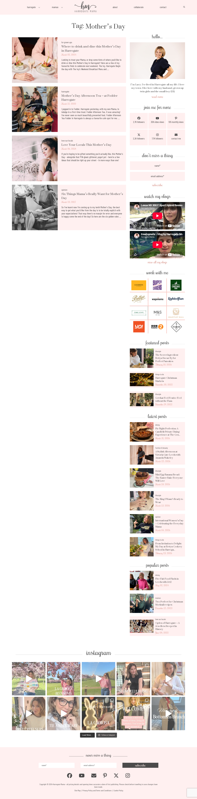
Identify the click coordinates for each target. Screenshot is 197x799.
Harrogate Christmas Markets (166, 379)
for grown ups (66, 42)
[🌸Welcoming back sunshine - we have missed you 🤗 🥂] (98, 678)
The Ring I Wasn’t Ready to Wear (169, 501)
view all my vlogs (157, 262)
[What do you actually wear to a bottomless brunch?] (168, 713)
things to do (159, 374)
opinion (64, 189)
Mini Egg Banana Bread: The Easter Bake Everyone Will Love (169, 477)
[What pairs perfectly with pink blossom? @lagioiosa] (63, 678)
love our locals (67, 140)
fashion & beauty (161, 448)
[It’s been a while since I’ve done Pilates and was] (133, 678)
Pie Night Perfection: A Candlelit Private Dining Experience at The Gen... (167, 431)
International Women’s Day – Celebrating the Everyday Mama (169, 523)
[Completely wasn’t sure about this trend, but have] (63, 713)
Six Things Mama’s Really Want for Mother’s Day (92, 196)
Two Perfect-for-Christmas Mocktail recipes (169, 603)
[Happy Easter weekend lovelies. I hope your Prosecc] (98, 713)
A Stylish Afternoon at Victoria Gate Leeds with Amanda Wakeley (167, 454)
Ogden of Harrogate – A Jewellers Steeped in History (167, 626)
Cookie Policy (118, 790)
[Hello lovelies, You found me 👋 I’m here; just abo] (133, 713)
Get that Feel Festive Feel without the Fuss (168, 399)
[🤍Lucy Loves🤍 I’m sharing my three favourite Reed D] (28, 713)
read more (157, 96)
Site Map (77, 790)
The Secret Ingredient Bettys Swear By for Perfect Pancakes (166, 358)
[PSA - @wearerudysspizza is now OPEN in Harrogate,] (168, 678)
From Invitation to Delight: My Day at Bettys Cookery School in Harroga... (168, 546)
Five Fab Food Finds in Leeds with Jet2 (167, 580)
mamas (158, 598)
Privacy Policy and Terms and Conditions (97, 790)
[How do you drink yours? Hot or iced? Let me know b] (28, 678)
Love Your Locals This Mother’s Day (86, 145)
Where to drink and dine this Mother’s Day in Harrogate (91, 48)
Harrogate (65, 91)
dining (157, 425)
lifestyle (158, 351)
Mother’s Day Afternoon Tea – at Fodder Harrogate (89, 98)
